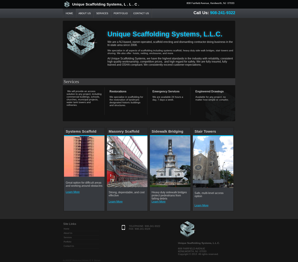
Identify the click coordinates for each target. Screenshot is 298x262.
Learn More (116, 201)
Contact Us (141, 13)
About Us (84, 13)
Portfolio (121, 13)
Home (69, 13)
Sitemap (97, 260)
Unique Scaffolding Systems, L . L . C (103, 4)
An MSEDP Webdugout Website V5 (77, 260)
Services (102, 13)
